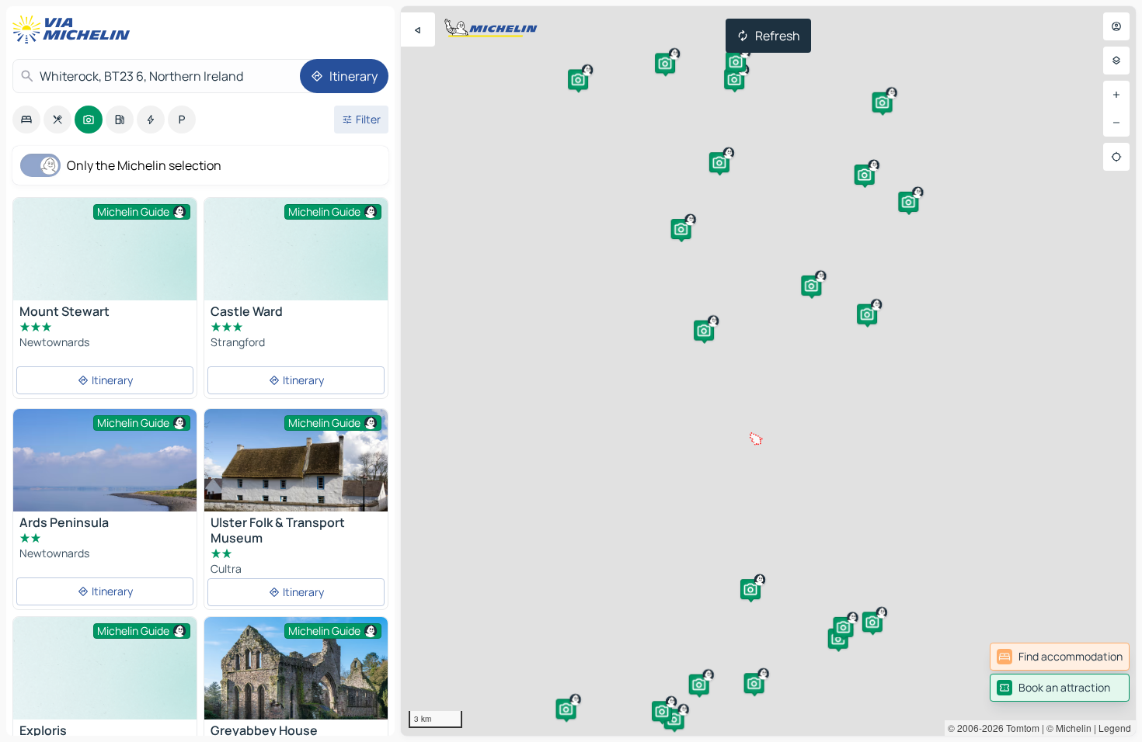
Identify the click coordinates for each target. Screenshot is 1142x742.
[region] (768, 371)
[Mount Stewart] (105, 266)
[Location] (1116, 157)
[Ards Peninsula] (105, 487)
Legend (1114, 727)
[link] (1060, 657)
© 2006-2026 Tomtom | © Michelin (1020, 727)
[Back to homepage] (74, 29)
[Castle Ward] (296, 266)
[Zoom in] (1116, 95)
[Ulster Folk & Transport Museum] (296, 470)
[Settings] (1116, 61)
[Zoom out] (1116, 123)
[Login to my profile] (1116, 26)
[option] (26, 119)
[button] (811, 286)
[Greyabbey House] (296, 678)
